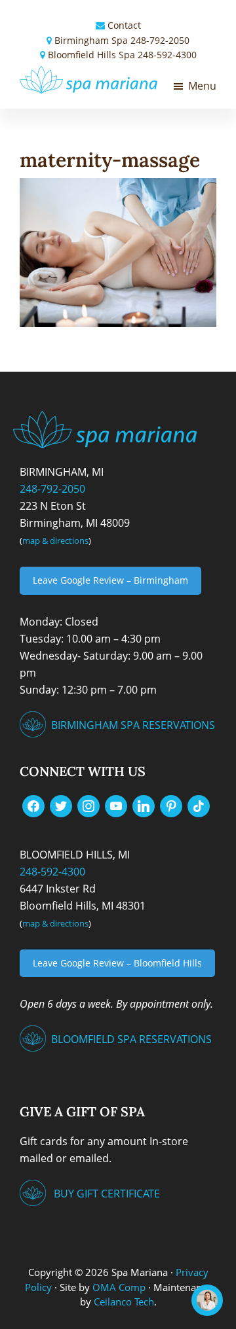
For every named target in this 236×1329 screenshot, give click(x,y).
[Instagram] (88, 805)
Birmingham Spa (91, 40)
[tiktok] (198, 805)
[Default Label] (116, 805)
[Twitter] (61, 805)
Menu (202, 86)
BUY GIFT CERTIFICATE (107, 1193)
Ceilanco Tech (122, 1301)
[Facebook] (33, 805)
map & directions (55, 540)
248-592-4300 (167, 54)
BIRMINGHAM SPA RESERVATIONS (133, 725)
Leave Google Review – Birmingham (110, 580)
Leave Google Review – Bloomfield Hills (117, 963)
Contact (124, 25)
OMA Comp (119, 1287)
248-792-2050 (159, 40)
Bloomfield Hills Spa (91, 54)
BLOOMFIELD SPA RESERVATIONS (131, 1039)
